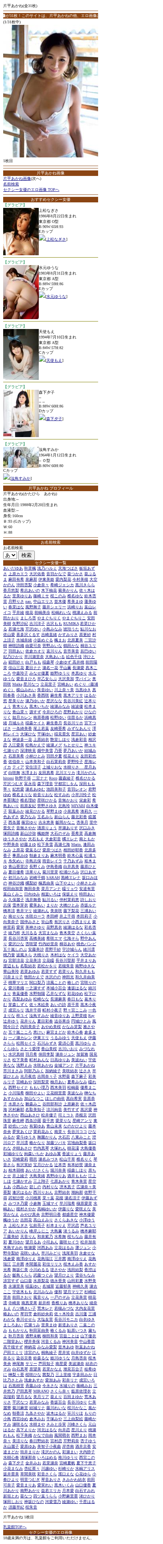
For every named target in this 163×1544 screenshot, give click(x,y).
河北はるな (47, 1430)
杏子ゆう (88, 1441)
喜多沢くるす (28, 634)
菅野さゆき (47, 806)
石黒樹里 (16, 1385)
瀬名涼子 (72, 1198)
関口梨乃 (37, 982)
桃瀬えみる (82, 612)
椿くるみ (58, 1330)
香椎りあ (59, 1303)
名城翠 (48, 1286)
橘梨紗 (31, 883)
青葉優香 (20, 993)
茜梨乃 (48, 1374)
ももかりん (18, 1330)
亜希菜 (77, 833)
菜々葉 (48, 1198)
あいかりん (18, 1231)
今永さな (50, 1385)
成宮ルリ (16, 1010)
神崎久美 (80, 1286)
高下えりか (26, 1430)
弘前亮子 (37, 1225)
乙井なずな (56, 993)
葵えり (56, 1396)
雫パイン (83, 679)
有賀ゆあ (37, 1126)
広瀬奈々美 (86, 1187)
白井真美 (71, 866)
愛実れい (45, 1485)
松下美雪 (45, 844)
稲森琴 (48, 662)
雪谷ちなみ (85, 1275)
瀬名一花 (50, 667)
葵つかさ (75, 574)
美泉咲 (56, 910)
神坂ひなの (34, 1501)
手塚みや (54, 1419)
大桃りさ (41, 955)
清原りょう (47, 828)
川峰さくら (77, 1424)
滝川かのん (86, 772)
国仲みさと (30, 922)
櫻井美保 (32, 1341)
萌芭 (33, 1159)
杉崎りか (66, 1468)
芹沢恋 (73, 1225)
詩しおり (88, 899)
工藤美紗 (11, 1236)
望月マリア (73, 1292)
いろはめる (47, 1457)
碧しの (35, 1187)
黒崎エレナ (71, 877)
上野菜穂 (79, 1015)
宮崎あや (24, 1082)
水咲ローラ (35, 916)
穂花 (29, 612)
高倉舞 (90, 833)
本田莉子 (84, 916)
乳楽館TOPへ (15, 1527)
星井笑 (64, 1352)
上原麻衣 (71, 1104)
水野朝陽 (37, 993)
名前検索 (11, 184)
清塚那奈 (28, 1457)
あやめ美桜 (51, 1026)
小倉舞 (35, 1203)
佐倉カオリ (35, 651)
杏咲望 (31, 944)
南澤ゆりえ (26, 1258)
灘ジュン (83, 1247)
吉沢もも (54, 623)
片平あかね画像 (17, 178)
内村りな (50, 1187)
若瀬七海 (16, 629)
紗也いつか (18, 1126)
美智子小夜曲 (49, 1446)
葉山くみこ (13, 894)
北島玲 (64, 806)
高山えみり (43, 1220)
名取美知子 (35, 1109)
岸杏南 (68, 1446)
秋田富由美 (39, 1330)
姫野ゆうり (60, 673)
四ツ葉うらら (45, 1496)
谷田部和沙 (52, 1104)
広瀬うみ (32, 1325)
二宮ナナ (40, 778)
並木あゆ (66, 1347)
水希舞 (60, 1236)
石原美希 (16, 756)
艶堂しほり (60, 739)
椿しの (73, 982)
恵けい (39, 1032)
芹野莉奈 (71, 1441)
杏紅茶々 (32, 1468)
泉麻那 (31, 579)
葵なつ (26, 1496)
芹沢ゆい (33, 629)
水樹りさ (73, 767)
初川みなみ (18, 877)
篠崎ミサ (41, 596)
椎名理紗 (28, 800)
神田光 (68, 977)
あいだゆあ (13, 568)
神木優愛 (87, 1214)
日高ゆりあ (60, 1060)
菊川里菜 (50, 872)
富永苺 (30, 783)
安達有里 (87, 888)
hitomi (8, 778)
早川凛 (22, 1142)
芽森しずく (18, 1004)
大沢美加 (66, 679)
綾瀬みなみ (60, 706)
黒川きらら (85, 585)
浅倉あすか (34, 1380)
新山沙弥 (28, 833)
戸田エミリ (13, 1352)
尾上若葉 (41, 728)
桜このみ (58, 596)
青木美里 (79, 1181)
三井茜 (60, 1258)
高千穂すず (13, 1347)
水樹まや (37, 1424)
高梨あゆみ (22, 999)
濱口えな (66, 1474)
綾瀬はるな (73, 927)
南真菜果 (29, 1303)
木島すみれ (13, 1247)
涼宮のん (32, 1352)
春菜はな (16, 607)
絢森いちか (34, 1153)
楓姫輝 (43, 833)
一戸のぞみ (60, 1297)
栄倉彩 (85, 800)
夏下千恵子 (86, 1463)
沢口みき (87, 828)
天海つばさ (68, 568)
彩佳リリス (52, 1264)
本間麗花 (33, 1264)
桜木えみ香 (73, 1264)
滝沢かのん (51, 1452)
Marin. (76, 844)
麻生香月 (54, 723)
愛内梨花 (63, 579)
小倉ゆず (63, 662)
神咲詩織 (16, 645)
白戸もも (33, 662)
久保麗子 (16, 899)
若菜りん (66, 971)
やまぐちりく (49, 618)
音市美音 (71, 651)
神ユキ (90, 745)
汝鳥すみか (20, 478)
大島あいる (55, 656)
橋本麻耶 (88, 1231)
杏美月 (82, 822)
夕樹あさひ (22, 1148)
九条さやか (35, 1413)
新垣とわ (11, 1496)
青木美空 (67, 933)
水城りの (67, 1385)
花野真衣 (54, 927)
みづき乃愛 (18, 1203)
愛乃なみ (28, 817)
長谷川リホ (73, 723)
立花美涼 (33, 960)
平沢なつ (20, 1402)
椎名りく (84, 1159)
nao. (28, 601)
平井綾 (18, 612)
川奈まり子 (13, 977)
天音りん (28, 1236)
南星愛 (61, 1363)
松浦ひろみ (69, 872)
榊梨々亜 (16, 1374)
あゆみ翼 (53, 1153)
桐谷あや (67, 944)
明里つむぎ (30, 1479)
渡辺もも (11, 966)
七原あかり (60, 1181)
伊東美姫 (46, 579)
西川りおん (43, 1192)
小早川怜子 (81, 795)
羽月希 (31, 1054)
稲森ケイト (35, 723)
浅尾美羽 (70, 1253)
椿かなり (37, 1142)
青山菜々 (20, 712)
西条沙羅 (33, 1120)
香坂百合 (58, 1402)
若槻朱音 (66, 966)
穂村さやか (26, 1209)
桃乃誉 (9, 955)
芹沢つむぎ (13, 783)
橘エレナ (70, 839)
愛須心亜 (66, 1043)
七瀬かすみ (22, 1181)
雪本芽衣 (20, 905)
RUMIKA (71, 623)
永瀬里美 (16, 1286)
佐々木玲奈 (64, 1314)
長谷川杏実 (18, 938)
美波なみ (75, 1093)
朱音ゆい (45, 690)
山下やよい (65, 883)
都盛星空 (70, 1214)
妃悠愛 (18, 789)
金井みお (33, 1463)
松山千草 (67, 1159)
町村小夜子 (52, 1010)
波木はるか (56, 1413)
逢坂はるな (77, 988)
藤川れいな (56, 1408)
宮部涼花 (16, 960)
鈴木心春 (75, 1032)
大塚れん (58, 1148)
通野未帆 (33, 1336)
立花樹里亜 (56, 1093)
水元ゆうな (56, 296)
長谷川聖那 (65, 960)
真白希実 (74, 1098)
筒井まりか (30, 1452)
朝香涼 (18, 1413)
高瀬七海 (62, 844)
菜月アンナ (51, 888)
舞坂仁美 (20, 1269)
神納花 (30, 1347)
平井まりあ (86, 960)
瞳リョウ (70, 888)
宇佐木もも (22, 1292)
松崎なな (41, 999)
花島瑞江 (45, 1258)
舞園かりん (47, 1137)
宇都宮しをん (66, 783)
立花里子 (48, 684)
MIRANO (41, 1391)
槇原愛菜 (84, 1203)
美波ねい (79, 1060)
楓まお (60, 640)
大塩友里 (45, 1319)
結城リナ (37, 1408)
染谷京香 (24, 1358)
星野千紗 (53, 949)
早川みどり (51, 1253)
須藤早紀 (16, 1507)
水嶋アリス (85, 1468)
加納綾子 (53, 1071)
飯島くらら (22, 1275)
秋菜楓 (30, 568)
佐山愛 (9, 634)
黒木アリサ (73, 695)
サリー (31, 1363)
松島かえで (35, 745)
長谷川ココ (77, 1131)
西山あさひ (30, 1115)
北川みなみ (43, 1292)
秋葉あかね (85, 1347)
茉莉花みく (43, 1131)
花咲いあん (30, 1253)
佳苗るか (75, 717)
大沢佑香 (37, 574)
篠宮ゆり (29, 822)
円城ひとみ (81, 1021)
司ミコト (66, 1115)
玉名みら (45, 817)
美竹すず (71, 1109)
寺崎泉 (14, 1303)
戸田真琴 (24, 1391)
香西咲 (43, 695)
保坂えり (70, 894)
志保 (7, 905)
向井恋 (64, 1430)
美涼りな (20, 1441)
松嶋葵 (73, 1087)
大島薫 (56, 1231)
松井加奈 (88, 1242)
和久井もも (85, 971)
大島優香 (88, 1148)
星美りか (16, 701)
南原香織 (41, 717)
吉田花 (26, 1220)
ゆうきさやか (15, 839)
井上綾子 (20, 1176)
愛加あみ (53, 1380)
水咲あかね (43, 1065)
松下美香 (20, 1060)
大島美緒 (37, 1176)
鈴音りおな (43, 795)
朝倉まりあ (39, 855)
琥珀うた (71, 629)
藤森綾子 (66, 778)
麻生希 (56, 695)
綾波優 (77, 706)
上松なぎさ (56, 239)
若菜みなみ (39, 1402)
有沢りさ (62, 922)
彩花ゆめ (75, 993)
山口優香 (83, 1485)
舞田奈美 (32, 888)
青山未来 (54, 1126)
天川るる (29, 933)
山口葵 (26, 1281)
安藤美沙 (36, 949)
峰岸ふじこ (39, 1231)
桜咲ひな (33, 1374)
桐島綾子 (49, 1352)
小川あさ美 (26, 695)
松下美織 (24, 1435)
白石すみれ (85, 1490)
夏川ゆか (16, 1242)
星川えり (79, 1430)
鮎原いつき (77, 1330)
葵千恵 (48, 1120)
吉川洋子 (37, 623)
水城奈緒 (24, 640)
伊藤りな (66, 1209)
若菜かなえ (52, 1369)
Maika (17, 684)
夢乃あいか (73, 750)
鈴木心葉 (75, 855)
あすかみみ (13, 1098)
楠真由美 (46, 883)
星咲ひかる (47, 800)
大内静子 (87, 1452)
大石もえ (36, 839)
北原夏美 (75, 640)
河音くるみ (51, 1341)
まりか (52, 905)
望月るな (24, 1396)
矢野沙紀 (20, 623)
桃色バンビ (86, 944)
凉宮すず (11, 1281)
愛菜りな (63, 1120)
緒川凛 (89, 949)
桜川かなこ (77, 1408)
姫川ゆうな (60, 1358)
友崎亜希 (58, 728)
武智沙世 (16, 1198)
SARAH (53, 877)
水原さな (16, 1104)
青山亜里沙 (18, 866)
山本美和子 (35, 761)
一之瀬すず (35, 988)
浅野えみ (24, 1065)
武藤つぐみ (43, 1275)
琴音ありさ (51, 1479)
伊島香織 (54, 866)
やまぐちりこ (74, 618)
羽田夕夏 (54, 756)
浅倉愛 (9, 1258)
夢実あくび (22, 1131)
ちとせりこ (73, 745)
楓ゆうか (11, 1220)
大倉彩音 (53, 839)
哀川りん (54, 651)
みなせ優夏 (39, 673)
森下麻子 (79, 1076)
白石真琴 (20, 1369)
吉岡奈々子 (47, 1076)
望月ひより (64, 1275)
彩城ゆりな (13, 1153)
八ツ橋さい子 (24, 1308)
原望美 (35, 1369)
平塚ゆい (45, 734)
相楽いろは (51, 894)
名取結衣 (28, 966)
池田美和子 (56, 789)
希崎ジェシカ (62, 585)
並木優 (60, 601)
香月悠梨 (11, 590)
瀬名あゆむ (35, 789)
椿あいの (11, 1314)
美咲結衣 (70, 1071)
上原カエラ (18, 574)
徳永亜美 (58, 1281)
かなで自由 (43, 1435)
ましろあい (13, 1325)
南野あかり (30, 1490)
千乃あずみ (73, 861)
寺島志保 (33, 861)
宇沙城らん (72, 949)
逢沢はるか (22, 1192)
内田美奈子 (30, 1026)
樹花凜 (73, 1148)
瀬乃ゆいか (35, 701)
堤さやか (58, 1269)
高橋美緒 (37, 938)
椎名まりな (22, 795)
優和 (58, 1292)
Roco (53, 778)
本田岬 (52, 916)
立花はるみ (64, 1247)
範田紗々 (16, 662)
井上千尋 (67, 916)
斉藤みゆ (33, 1385)
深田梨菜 (41, 1082)
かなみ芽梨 (72, 1026)
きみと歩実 (56, 1424)
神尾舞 (18, 1363)
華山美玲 (11, 971)
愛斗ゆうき (26, 1137)
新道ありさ (68, 1325)
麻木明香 (58, 855)
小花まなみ (13, 1468)
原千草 (73, 1004)
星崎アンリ (82, 1120)
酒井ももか (77, 1176)
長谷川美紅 (73, 701)
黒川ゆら (83, 1043)
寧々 (7, 789)
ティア (18, 767)
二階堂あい (13, 1341)
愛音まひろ (26, 679)
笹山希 (47, 922)
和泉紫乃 (45, 1236)
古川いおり (68, 1049)
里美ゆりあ (22, 596)
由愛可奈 (33, 645)
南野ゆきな (85, 966)
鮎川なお (88, 629)
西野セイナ (18, 1087)
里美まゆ (49, 1325)
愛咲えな (83, 1209)
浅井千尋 (33, 1010)
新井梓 (44, 1303)
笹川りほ (75, 1413)
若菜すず (49, 971)
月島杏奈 (79, 1358)
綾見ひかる (35, 811)
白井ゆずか (81, 1352)
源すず (35, 712)
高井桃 (78, 662)
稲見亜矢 (62, 734)
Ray (91, 1015)
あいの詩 (58, 1004)
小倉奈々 (41, 585)
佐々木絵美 (39, 1004)
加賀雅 (82, 1054)
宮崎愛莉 (20, 1159)
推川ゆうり (68, 1457)
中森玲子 (20, 673)
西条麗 (14, 822)
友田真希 (46, 772)
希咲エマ (54, 938)
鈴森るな (41, 1358)
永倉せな (87, 1253)
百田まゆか (73, 1396)
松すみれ (62, 795)
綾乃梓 (14, 933)
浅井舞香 (33, 899)
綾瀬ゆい (70, 1501)
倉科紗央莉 (43, 1314)
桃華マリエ (18, 982)
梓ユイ (22, 1015)
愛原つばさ (52, 850)
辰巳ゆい (88, 651)
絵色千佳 (74, 656)
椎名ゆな (75, 596)
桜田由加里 (13, 888)
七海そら (71, 938)
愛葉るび (33, 850)
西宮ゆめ (20, 1419)
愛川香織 (16, 988)
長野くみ (37, 866)
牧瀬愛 (30, 1247)
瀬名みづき (48, 1159)
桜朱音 (31, 1507)
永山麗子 (11, 1446)
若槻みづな (64, 1308)
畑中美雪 (45, 750)
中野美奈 (11, 844)
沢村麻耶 (16, 1109)
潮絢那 (77, 1192)
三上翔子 (41, 1181)
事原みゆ (20, 855)
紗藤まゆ (28, 844)
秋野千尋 (23, 778)
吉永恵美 (46, 822)
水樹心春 (11, 1457)
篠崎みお (84, 1385)
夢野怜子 (75, 761)
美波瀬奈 (76, 1363)
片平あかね (85, 1065)
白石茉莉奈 (56, 761)
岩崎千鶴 (37, 877)
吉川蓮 (81, 1314)
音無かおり (68, 800)
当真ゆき (83, 690)
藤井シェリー (54, 607)
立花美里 (79, 1297)
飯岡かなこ (65, 822)
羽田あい (16, 651)
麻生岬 (18, 1120)
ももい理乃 (39, 1087)
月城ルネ (16, 723)
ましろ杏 (28, 618)
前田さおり (22, 1297)
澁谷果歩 (62, 1021)
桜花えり (71, 756)
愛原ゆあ (28, 1446)
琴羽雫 (26, 1314)
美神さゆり (35, 927)
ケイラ (73, 955)
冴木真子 (67, 1187)
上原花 (18, 850)
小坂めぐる (43, 640)
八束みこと (81, 1137)
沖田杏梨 (24, 585)
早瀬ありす (68, 828)
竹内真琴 (41, 1148)
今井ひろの (52, 712)
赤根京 (81, 1115)
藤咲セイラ (69, 1242)
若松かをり (47, 966)
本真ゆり (79, 673)
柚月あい (58, 1082)
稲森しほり (77, 1170)
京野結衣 (62, 1192)
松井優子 (49, 1115)
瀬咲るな (20, 1424)
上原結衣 (41, 739)
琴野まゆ (54, 811)
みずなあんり (79, 728)
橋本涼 (9, 910)
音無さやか (26, 828)
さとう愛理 (30, 1049)
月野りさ (16, 601)
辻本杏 (60, 1165)
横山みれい (26, 690)
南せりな (16, 916)
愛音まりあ (26, 1485)
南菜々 (60, 1131)
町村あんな (39, 1060)
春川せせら (26, 1319)
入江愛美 (16, 745)
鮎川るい (50, 899)
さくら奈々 (60, 1391)
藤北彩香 (79, 817)
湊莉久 (86, 811)
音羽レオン (77, 789)
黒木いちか (39, 706)
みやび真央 (30, 1214)
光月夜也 (28, 1076)
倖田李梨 (46, 1054)
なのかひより (75, 1126)
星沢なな (54, 701)
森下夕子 (54, 419)
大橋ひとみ (69, 905)
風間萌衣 (62, 1435)
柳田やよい (35, 1093)
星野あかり (73, 712)
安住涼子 (33, 767)
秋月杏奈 (16, 1336)
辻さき (85, 1071)
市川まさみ (13, 1071)
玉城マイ (50, 1203)
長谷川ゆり (77, 1402)
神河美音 (70, 1341)
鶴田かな (71, 645)
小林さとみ (86, 883)
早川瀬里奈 (34, 656)
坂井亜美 (11, 1474)
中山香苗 (87, 1341)
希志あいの (30, 590)
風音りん (41, 1297)
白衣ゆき (87, 1319)
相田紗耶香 (73, 850)
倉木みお (37, 1419)
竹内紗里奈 (48, 944)
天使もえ (54, 360)
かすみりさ (68, 634)
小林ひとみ (35, 756)
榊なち (90, 1093)
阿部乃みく (34, 1071)
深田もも (87, 783)
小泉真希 (71, 811)
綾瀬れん (41, 910)
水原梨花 (41, 1281)
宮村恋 (56, 1441)
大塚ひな (28, 734)
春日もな (75, 999)
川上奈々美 (64, 690)
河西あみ (45, 1247)
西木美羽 (58, 1087)
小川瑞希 (16, 1093)
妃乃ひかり (13, 656)
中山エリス (43, 601)
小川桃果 (33, 1198)
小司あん (50, 1242)
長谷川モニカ (66, 1319)
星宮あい (79, 734)
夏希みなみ (77, 1082)
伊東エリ (41, 1038)
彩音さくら (47, 1474)
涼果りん (33, 872)
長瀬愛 (78, 667)
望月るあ (33, 1242)
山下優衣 (88, 1336)
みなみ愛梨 (47, 1347)
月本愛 (68, 1490)
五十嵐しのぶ (15, 949)
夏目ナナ (33, 667)
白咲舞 (14, 772)
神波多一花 (22, 739)
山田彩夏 (75, 1281)
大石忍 (64, 1137)
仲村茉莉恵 (69, 899)
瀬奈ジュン (65, 1054)
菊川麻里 (20, 1408)
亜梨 (7, 1192)
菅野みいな (52, 645)
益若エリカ (51, 1490)
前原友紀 (28, 806)
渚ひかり (87, 1496)
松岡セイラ (26, 1043)
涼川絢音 (54, 1109)
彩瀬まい (70, 1452)
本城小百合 (56, 988)
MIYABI (78, 806)
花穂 (59, 1198)
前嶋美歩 (42, 612)
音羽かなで (56, 574)
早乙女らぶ (47, 679)
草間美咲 (28, 1474)
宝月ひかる (43, 1165)
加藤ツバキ (56, 1142)
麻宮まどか (56, 1032)
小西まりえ (81, 922)
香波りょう (72, 1153)
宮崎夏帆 (67, 1463)
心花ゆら (83, 1474)
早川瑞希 (67, 1203)
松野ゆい (58, 717)
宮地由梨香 (77, 1142)
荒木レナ (45, 1308)
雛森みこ (33, 1104)
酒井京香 (83, 1446)
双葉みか (16, 811)
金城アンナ (64, 1065)
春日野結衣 (39, 1441)
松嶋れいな (61, 612)
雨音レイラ (52, 861)
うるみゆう (60, 1038)
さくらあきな (66, 1220)
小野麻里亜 (68, 1496)
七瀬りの (11, 750)
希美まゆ (75, 601)
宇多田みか (82, 1374)
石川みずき (47, 1043)
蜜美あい (37, 905)
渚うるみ (71, 1231)
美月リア (41, 1396)
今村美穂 (80, 579)
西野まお (79, 1435)
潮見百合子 (73, 1369)
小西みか (20, 1187)
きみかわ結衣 (74, 1479)
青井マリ (24, 910)
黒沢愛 (86, 1109)
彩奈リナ (70, 1380)
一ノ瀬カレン (20, 1038)
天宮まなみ (48, 933)
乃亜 (58, 750)
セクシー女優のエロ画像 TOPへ (31, 189)
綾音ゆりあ (60, 1015)
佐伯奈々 (16, 761)
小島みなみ (52, 629)
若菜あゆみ (30, 971)
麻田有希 (16, 579)
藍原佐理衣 (81, 1391)
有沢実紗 (24, 1165)
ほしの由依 (55, 1098)
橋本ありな (78, 1303)
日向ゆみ (32, 894)
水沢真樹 (16, 1054)
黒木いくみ (64, 1485)
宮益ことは (69, 1336)
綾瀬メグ (54, 745)
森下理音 (45, 783)
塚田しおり (13, 1501)
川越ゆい (49, 1468)
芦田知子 (46, 1363)
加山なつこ (34, 1098)
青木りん (20, 706)
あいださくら (37, 1170)
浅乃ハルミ (47, 568)
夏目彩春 (45, 1021)
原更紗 (85, 634)
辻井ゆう (11, 1021)
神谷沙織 (16, 883)
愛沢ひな (16, 944)
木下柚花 (49, 590)
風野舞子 (33, 607)
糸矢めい (16, 861)
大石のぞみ (60, 833)
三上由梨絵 (73, 1419)
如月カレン (22, 717)
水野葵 (64, 1076)
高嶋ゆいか (47, 1209)
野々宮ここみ (75, 1010)
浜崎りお (75, 607)
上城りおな (52, 767)
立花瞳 (48, 960)
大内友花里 (85, 1308)
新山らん (62, 817)
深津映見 (28, 750)
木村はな (58, 955)
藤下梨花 (71, 910)
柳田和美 (50, 1336)
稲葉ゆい (33, 1286)
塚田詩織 (11, 833)
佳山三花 (16, 667)
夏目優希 (16, 872)
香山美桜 (49, 1049)
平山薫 (65, 667)
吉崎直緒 (49, 634)
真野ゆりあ (56, 1176)
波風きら (24, 955)
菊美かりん (68, 590)
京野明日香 (51, 1214)
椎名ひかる (85, 778)
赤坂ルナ (88, 905)
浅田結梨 (75, 1269)
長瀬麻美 (58, 999)
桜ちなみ (75, 1236)
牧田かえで (34, 977)
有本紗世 (75, 1165)
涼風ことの (56, 982)
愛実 (20, 927)
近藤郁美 (63, 1286)
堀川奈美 (58, 1170)
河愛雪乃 (53, 1501)
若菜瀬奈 (50, 1463)
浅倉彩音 (79, 739)
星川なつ (31, 684)
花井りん (28, 1021)
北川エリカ (65, 772)
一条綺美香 (22, 728)
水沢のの (53, 977)
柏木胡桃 (16, 1170)
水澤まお (29, 772)
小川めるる (39, 1269)
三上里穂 (63, 1374)
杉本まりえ (56, 1225)
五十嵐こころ (20, 1032)
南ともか (87, 839)
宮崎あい (65, 684)
